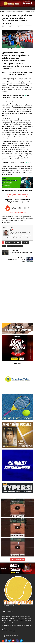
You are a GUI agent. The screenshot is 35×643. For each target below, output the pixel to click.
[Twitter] (9, 641)
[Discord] (17, 641)
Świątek (25, 243)
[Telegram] (21, 641)
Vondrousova (12, 246)
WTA (20, 246)
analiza (8, 243)
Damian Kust (17, 27)
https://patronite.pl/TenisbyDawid (17, 212)
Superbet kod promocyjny (8, 630)
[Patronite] (3, 641)
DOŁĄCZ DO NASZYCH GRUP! (17, 195)
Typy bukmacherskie (7, 629)
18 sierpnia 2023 (7, 27)
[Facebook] (6, 641)
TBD (4, 246)
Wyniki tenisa (17, 363)
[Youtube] (13, 641)
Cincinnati (17, 243)
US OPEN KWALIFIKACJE (7, 611)
